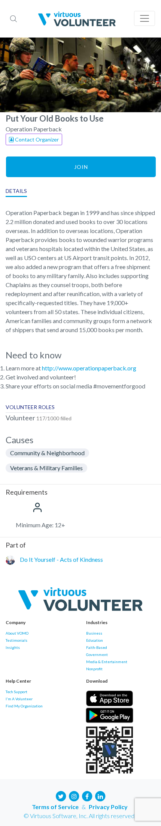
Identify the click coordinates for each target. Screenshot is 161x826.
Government (97, 654)
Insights (13, 647)
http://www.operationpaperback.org (89, 368)
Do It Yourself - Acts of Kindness (61, 559)
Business (94, 633)
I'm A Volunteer (19, 699)
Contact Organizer (36, 139)
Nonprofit (94, 669)
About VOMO (17, 633)
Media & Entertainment (106, 661)
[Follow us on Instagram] (74, 795)
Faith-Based (96, 647)
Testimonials (16, 640)
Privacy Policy (108, 806)
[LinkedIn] (100, 795)
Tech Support (16, 691)
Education (94, 640)
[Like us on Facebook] (87, 795)
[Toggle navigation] (144, 18)
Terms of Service (55, 806)
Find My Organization (24, 706)
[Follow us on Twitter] (61, 795)
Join (81, 167)
